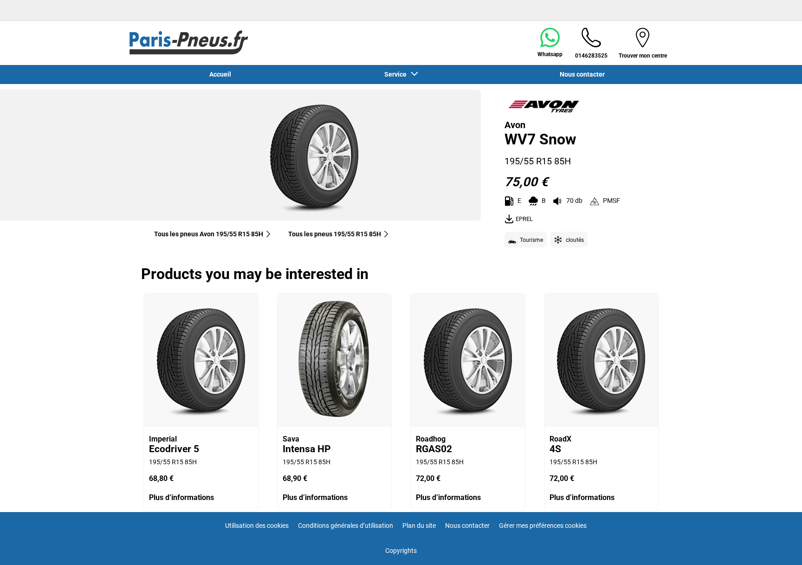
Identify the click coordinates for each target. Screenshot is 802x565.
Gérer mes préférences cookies (543, 525)
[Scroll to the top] (777, 545)
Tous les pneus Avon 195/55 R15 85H (208, 234)
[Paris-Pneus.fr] (188, 42)
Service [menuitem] (396, 74)
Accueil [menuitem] (220, 74)
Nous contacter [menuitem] (582, 74)
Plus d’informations (181, 497)
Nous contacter (467, 525)
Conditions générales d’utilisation (345, 525)
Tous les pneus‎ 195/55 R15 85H (334, 234)
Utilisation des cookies (257, 525)
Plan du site (419, 525)
